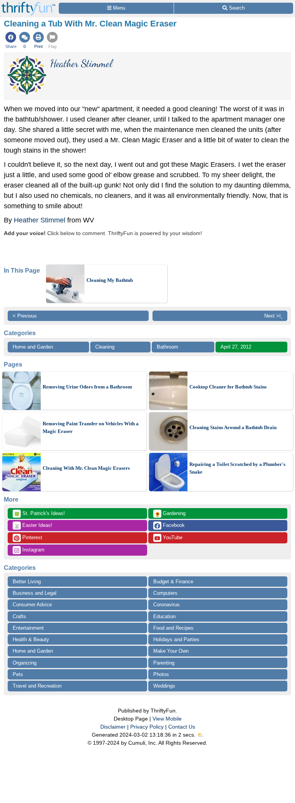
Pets (18, 674)
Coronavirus (166, 604)
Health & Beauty (31, 639)
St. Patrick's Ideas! (39, 513)
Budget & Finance (173, 581)
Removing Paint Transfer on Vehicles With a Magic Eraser (91, 427)
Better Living (27, 581)
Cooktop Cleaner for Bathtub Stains (228, 387)
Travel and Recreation (37, 686)
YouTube (171, 537)
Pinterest (31, 537)
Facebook (173, 525)
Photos (161, 674)
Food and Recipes (173, 628)
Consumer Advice (32, 604)
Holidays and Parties (176, 639)
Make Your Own (171, 651)
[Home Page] (28, 4)
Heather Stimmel (39, 220)
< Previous (25, 316)
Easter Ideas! (33, 525)
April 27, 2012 (235, 347)
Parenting (163, 663)
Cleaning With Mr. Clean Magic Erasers (86, 468)
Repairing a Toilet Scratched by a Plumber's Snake (237, 468)
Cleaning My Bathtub (109, 280)
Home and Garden (33, 347)
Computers (165, 593)
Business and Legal (34, 593)
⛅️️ (200, 735)
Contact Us (181, 727)
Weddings (164, 686)
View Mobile (167, 719)
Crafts (19, 616)
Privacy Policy (147, 727)
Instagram (33, 550)
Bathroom (167, 347)
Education (164, 616)
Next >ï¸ (273, 316)
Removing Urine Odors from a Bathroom (87, 387)
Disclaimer (113, 727)
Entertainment (28, 628)
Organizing (24, 663)
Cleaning (104, 347)
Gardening (170, 513)
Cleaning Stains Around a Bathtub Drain (233, 427)
